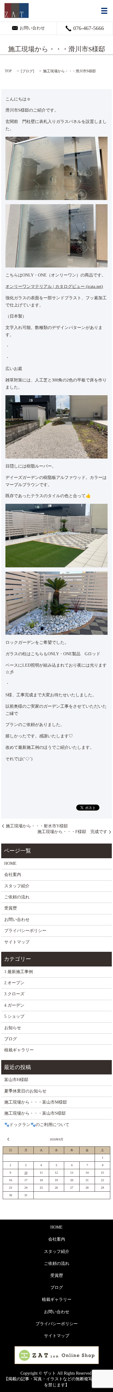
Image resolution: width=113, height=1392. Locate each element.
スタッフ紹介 (17, 886)
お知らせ (12, 1028)
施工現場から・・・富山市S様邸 (35, 1113)
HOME (10, 863)
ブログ (27, 71)
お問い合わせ (17, 919)
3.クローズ (14, 994)
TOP (8, 71)
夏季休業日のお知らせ (25, 1091)
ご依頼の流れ (17, 897)
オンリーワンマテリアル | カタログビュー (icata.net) (54, 286)
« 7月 (9, 1139)
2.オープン (14, 983)
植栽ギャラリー (19, 1050)
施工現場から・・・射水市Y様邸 (37, 826)
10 (25, 1172)
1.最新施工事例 (18, 971)
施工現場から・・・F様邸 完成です (72, 831)
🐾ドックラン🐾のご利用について (36, 1124)
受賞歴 (10, 908)
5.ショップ (14, 1016)
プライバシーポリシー (25, 930)
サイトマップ (17, 942)
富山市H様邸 (16, 1079)
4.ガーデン (14, 1005)
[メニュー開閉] (104, 11)
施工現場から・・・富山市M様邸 (35, 1102)
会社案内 (12, 874)
